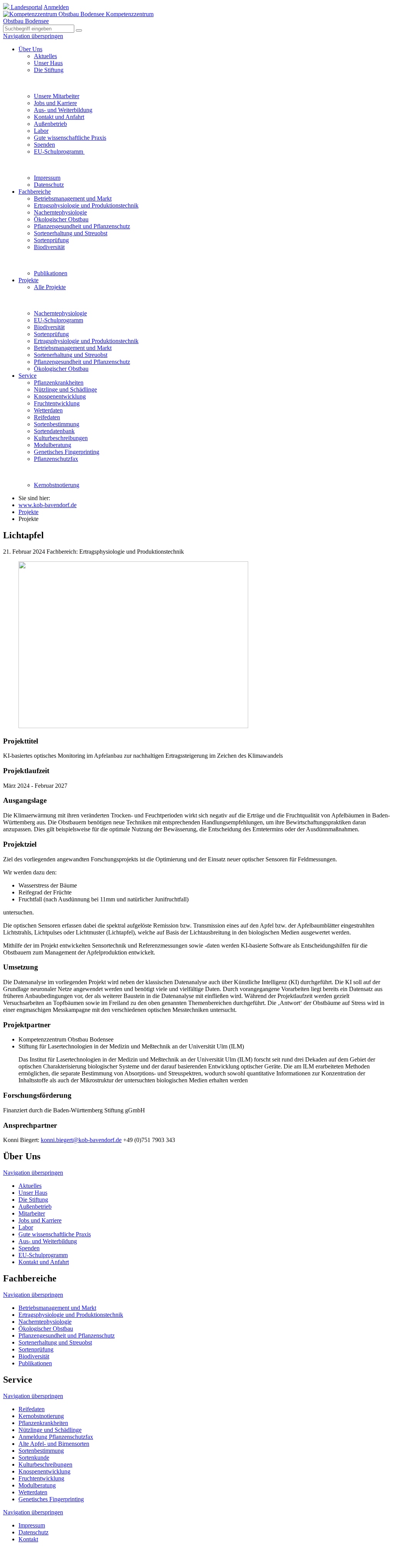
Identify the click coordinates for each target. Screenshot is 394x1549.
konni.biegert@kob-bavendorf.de (81, 1140)
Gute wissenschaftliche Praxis (70, 137)
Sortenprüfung (51, 240)
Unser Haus (48, 63)
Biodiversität (49, 247)
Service (27, 375)
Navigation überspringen (33, 36)
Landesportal (25, 7)
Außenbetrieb (50, 124)
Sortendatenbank (54, 431)
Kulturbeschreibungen (61, 438)
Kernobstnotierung (56, 485)
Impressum (47, 177)
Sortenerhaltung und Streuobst (70, 233)
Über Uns (30, 49)
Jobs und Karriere (55, 103)
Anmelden (56, 7)
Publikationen (50, 273)
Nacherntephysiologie (60, 212)
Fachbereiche (34, 191)
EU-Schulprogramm (59, 151)
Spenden (44, 144)
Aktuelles (45, 56)
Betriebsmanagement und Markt (73, 198)
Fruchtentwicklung (57, 403)
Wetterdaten (48, 410)
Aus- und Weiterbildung (63, 110)
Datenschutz (49, 184)
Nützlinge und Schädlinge (65, 389)
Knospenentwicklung (60, 396)
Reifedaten (47, 417)
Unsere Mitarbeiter (56, 96)
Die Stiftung (48, 70)
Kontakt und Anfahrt (59, 117)
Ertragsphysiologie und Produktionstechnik (86, 205)
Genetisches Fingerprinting (66, 452)
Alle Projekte (50, 287)
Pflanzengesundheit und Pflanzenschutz (82, 226)
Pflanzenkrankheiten (58, 382)
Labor (41, 130)
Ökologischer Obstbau (61, 219)
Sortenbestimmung (56, 424)
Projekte (28, 280)
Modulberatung (52, 445)
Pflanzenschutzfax (56, 458)
